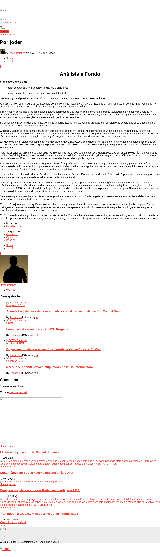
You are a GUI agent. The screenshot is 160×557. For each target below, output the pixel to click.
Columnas (12, 234)
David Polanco (17, 53)
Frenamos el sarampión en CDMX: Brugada (37, 329)
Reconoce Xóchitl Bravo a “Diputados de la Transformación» (50, 367)
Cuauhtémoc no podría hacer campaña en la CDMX (36, 472)
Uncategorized (8, 34)
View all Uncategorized (13, 522)
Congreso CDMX (15, 305)
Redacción (16, 317)
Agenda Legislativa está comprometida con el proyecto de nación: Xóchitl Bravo (64, 311)
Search (4, 31)
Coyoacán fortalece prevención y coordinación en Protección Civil (53, 349)
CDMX (10, 323)
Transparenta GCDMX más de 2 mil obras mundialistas (39, 513)
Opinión (10, 237)
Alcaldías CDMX (15, 343)
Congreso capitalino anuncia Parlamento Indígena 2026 (40, 490)
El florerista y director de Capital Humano (29, 452)
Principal (11, 240)
